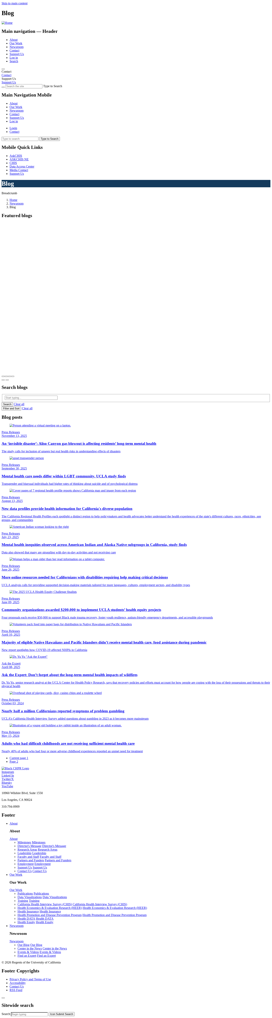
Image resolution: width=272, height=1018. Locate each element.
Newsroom (16, 47)
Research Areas (27, 849)
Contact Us (25, 871)
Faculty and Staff (28, 856)
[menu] (136, 109)
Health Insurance (28, 911)
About (14, 39)
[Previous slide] (3, 380)
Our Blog (23, 945)
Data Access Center (22, 166)
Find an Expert (27, 955)
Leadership (24, 853)
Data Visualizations (30, 897)
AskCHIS (16, 155)
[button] (3, 376)
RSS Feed (16, 990)
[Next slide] (7, 380)
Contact (14, 50)
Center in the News (30, 948)
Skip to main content (14, 3)
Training (23, 900)
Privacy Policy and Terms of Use (30, 979)
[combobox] (29, 1014)
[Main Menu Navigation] (3, 69)
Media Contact (19, 170)
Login (13, 128)
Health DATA (26, 918)
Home (13, 200)
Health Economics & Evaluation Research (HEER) (50, 908)
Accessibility (18, 983)
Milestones (24, 842)
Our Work (16, 43)
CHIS (13, 163)
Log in (14, 57)
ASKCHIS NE (19, 159)
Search (14, 61)
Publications (25, 893)
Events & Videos (28, 952)
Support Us (17, 54)
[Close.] (3, 997)
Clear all (19, 404)
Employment (26, 864)
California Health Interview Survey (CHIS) (45, 904)
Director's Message (29, 846)
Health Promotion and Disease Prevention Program (50, 915)
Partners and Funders (31, 860)
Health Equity (26, 922)
